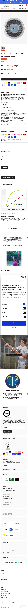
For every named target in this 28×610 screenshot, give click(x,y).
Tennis (2, 573)
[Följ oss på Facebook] (4, 514)
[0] (25, 5)
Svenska (3, 602)
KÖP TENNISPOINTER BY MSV (14, 354)
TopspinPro (5, 547)
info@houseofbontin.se (10, 490)
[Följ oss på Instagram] (6, 514)
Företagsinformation (5, 597)
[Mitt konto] (22, 5)
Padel (2, 575)
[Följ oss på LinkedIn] (11, 514)
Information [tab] (14, 280)
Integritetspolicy (8, 433)
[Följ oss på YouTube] (9, 514)
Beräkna (5, 167)
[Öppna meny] (2, 5)
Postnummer (4, 159)
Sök (2, 587)
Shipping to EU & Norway (16, 0)
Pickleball (3, 577)
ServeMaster (5, 548)
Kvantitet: (3, 73)
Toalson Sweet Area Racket (8, 550)
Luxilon (3, 61)
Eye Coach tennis (6, 545)
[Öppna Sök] (20, 5)
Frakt (13, 66)
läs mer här (18, 462)
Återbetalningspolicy (5, 172)
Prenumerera (7, 431)
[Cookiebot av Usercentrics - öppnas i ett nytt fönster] (20, 277)
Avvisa (14, 331)
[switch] (24, 308)
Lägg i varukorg (14, 79)
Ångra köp (3, 595)
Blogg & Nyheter (4, 585)
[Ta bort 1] (8, 73)
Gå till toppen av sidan (8, 177)
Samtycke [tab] (5, 280)
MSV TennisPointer (6, 552)
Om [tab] (23, 280)
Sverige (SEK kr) (12, 602)
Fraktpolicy (3, 589)
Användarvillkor (4, 591)
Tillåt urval (14, 327)
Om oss (2, 582)
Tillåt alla (14, 323)
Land (2, 154)
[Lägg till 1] (15, 73)
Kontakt (3, 583)
